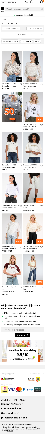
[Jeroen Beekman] (9, 2)
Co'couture (9, 84)
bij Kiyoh (10, 431)
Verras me (22, 335)
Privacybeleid (6, 427)
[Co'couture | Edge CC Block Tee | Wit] (12, 269)
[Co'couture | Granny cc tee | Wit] (12, 188)
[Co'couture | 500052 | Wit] (33, 66)
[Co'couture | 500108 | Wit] (33, 147)
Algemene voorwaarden (29, 427)
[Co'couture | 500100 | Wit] (12, 147)
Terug (3, 19)
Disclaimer (16, 427)
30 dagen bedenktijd (23, 15)
